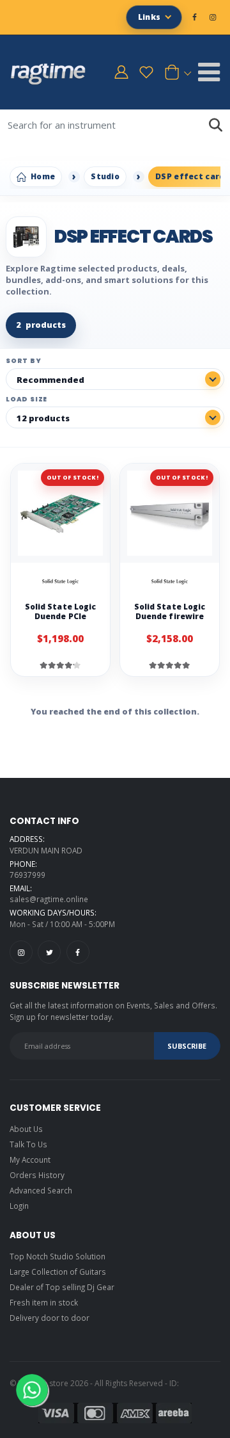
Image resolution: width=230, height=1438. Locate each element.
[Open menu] (208, 72)
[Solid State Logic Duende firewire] (169, 513)
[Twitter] (49, 952)
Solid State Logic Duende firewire (169, 611)
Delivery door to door (49, 1318)
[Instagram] (21, 952)
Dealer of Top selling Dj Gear (62, 1287)
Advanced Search (41, 1190)
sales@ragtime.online (49, 899)
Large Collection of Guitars (58, 1271)
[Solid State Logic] (61, 582)
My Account (30, 1159)
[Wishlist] (146, 72)
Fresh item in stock (44, 1302)
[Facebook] (77, 952)
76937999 (27, 874)
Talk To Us (28, 1144)
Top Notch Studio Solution (57, 1256)
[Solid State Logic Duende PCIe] (60, 513)
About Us (26, 1129)
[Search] (215, 125)
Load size (26, 399)
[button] (175, 72)
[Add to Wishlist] (93, 582)
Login (19, 1205)
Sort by (24, 361)
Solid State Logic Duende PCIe (60, 611)
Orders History (37, 1175)
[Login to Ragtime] (121, 72)
